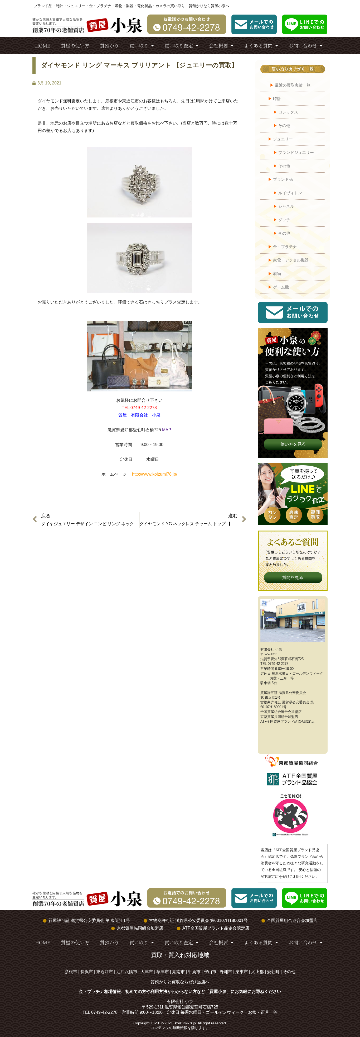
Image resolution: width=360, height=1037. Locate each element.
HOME (42, 45)
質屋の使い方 (75, 45)
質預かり (109, 45)
